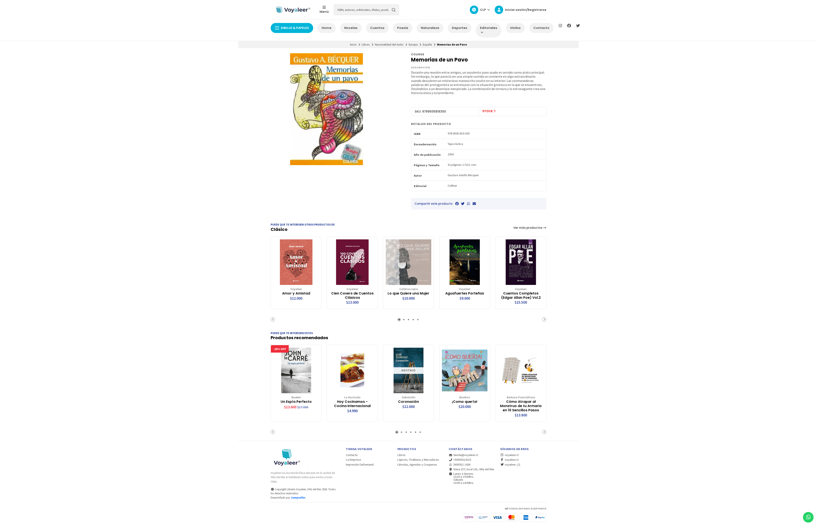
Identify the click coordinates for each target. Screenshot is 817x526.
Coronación (408, 402)
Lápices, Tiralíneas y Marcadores (418, 459)
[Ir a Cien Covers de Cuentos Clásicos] (352, 262)
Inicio (353, 44)
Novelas (350, 28)
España (427, 44)
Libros (366, 44)
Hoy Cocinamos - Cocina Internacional (352, 404)
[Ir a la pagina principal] (292, 9)
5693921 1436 (461, 464)
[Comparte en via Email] (474, 203)
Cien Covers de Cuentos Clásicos (352, 295)
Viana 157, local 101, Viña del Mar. (474, 469)
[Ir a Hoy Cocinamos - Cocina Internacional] (352, 370)
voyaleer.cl (511, 454)
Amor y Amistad (296, 293)
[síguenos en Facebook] (569, 26)
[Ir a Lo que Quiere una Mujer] (408, 262)
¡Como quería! (464, 402)
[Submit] (393, 9)
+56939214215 (462, 459)
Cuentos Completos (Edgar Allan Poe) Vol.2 (521, 295)
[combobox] (366, 9)
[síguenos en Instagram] (560, 26)
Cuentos (377, 28)
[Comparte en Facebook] (457, 203)
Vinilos (515, 28)
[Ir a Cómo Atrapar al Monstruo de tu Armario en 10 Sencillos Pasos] (521, 370)
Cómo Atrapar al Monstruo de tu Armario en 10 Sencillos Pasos (521, 406)
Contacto (541, 28)
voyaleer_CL (512, 464)
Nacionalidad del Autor (389, 44)
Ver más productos (528, 227)
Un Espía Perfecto (296, 402)
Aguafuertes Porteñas (464, 293)
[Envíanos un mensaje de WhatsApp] (808, 517)
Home (326, 28)
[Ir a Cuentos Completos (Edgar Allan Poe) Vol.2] (521, 262)
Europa (413, 44)
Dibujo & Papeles (295, 28)
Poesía (402, 28)
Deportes (459, 28)
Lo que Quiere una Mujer (408, 293)
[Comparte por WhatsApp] (468, 203)
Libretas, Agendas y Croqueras (417, 464)
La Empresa (353, 459)
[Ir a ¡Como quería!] (464, 370)
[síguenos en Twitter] (578, 26)
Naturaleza (430, 28)
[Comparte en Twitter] (463, 203)
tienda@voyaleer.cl (465, 454)
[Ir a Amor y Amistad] (296, 262)
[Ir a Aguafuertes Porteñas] (464, 262)
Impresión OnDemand (360, 464)
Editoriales (488, 28)
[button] (273, 319)
